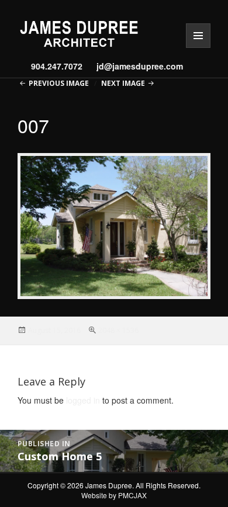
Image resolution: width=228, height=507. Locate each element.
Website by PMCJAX (114, 495)
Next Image (123, 83)
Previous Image (59, 83)
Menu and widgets (198, 47)
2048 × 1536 (118, 330)
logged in (83, 400)
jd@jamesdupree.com (135, 66)
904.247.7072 (56, 66)
